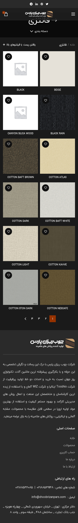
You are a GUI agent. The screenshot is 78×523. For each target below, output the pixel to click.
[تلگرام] (31, 4)
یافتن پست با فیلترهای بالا (21, 44)
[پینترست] (41, 4)
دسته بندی (41, 31)
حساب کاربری (67, 452)
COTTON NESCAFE (57, 308)
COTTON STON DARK (21, 308)
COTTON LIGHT (20, 264)
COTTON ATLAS (57, 177)
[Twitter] (47, 4)
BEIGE (57, 90)
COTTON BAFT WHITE (57, 221)
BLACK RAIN (58, 133)
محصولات (69, 445)
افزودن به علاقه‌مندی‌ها (45, 56)
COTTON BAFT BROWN (20, 177)
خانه (72, 45)
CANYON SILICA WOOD (20, 133)
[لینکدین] (36, 4)
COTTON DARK (20, 221)
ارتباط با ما (69, 466)
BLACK (20, 90)
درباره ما (70, 459)
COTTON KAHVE (57, 264)
